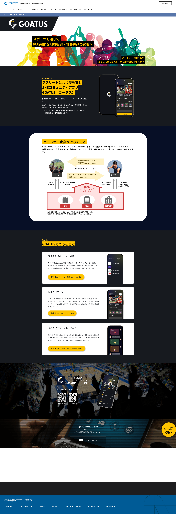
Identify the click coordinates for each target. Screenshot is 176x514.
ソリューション (9, 9)
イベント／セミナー (23, 9)
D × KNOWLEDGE (75, 9)
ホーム (6, 14)
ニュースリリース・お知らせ (58, 9)
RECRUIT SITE (89, 9)
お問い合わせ (165, 3)
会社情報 (43, 9)
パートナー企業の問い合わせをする (169, 430)
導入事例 (35, 9)
